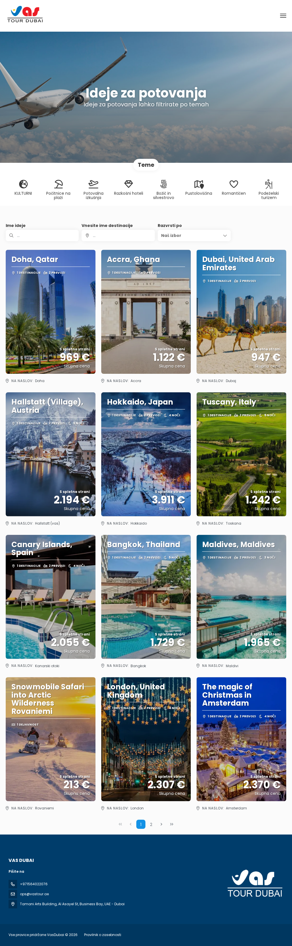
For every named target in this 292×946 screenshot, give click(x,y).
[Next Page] (161, 824)
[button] (194, 235)
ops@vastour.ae (34, 894)
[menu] (283, 15)
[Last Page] (171, 824)
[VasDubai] (254, 883)
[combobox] (118, 235)
